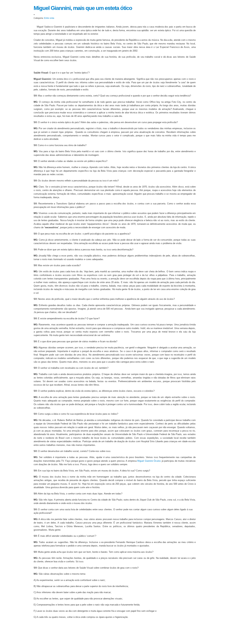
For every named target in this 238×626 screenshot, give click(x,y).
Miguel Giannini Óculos (149, 461)
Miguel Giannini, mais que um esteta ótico (83, 8)
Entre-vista (49, 18)
